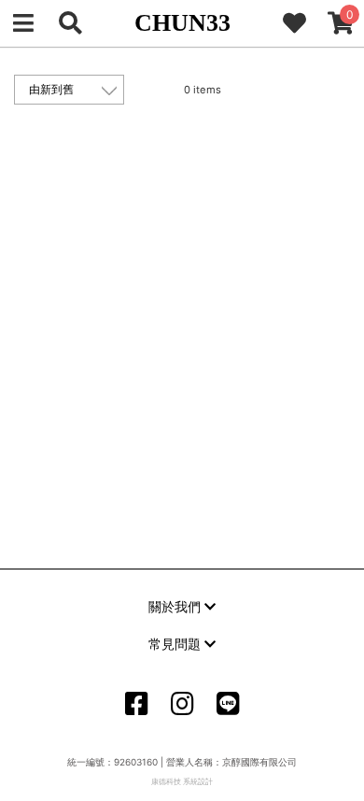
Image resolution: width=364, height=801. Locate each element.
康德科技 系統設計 (182, 781)
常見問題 (176, 644)
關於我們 (176, 606)
